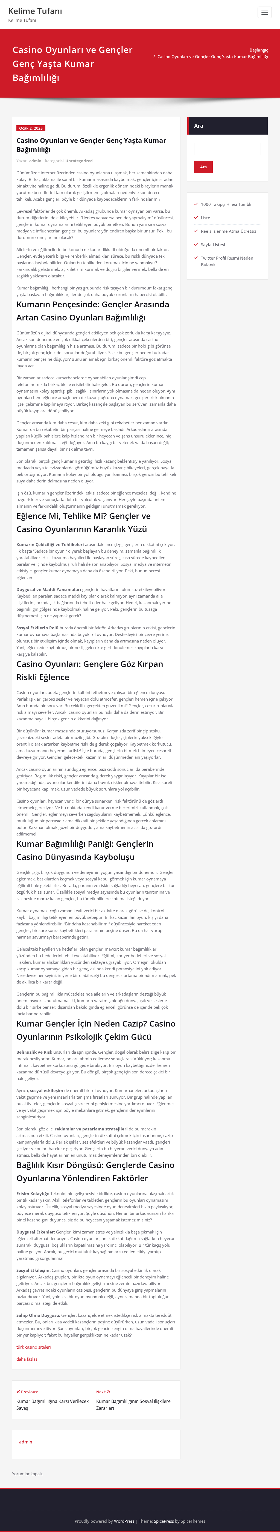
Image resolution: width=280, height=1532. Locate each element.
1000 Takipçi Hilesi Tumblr (226, 204)
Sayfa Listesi (213, 244)
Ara (198, 125)
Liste (205, 217)
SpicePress (164, 1521)
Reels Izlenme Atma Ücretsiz (228, 231)
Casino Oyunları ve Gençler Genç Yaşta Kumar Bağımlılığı (213, 56)
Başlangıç (259, 50)
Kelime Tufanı (35, 10)
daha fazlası (27, 1359)
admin (35, 160)
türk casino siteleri (33, 1347)
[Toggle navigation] (265, 12)
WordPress (124, 1521)
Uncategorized (79, 160)
